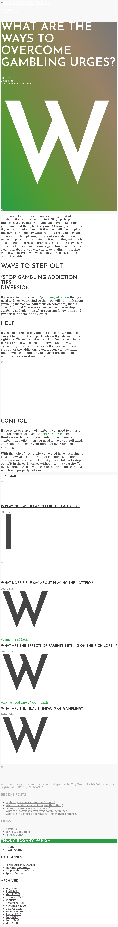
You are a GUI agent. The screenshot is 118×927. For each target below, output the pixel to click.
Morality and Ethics (18, 867)
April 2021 (12, 891)
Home (9, 10)
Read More (12, 13)
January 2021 (14, 900)
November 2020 (16, 905)
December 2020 (15, 902)
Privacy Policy (15, 834)
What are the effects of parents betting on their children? (59, 645)
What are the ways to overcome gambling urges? (36, 811)
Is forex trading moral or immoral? (28, 808)
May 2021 (11, 888)
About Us (11, 828)
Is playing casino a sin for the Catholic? (40, 506)
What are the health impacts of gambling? (42, 708)
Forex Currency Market (20, 864)
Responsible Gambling (17, 83)
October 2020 (14, 908)
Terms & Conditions (18, 831)
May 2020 (12, 923)
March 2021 (13, 894)
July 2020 (12, 917)
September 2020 (16, 911)
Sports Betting (15, 873)
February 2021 (14, 897)
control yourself (52, 434)
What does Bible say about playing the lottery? (47, 583)
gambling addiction (55, 297)
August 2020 (13, 914)
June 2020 (12, 920)
